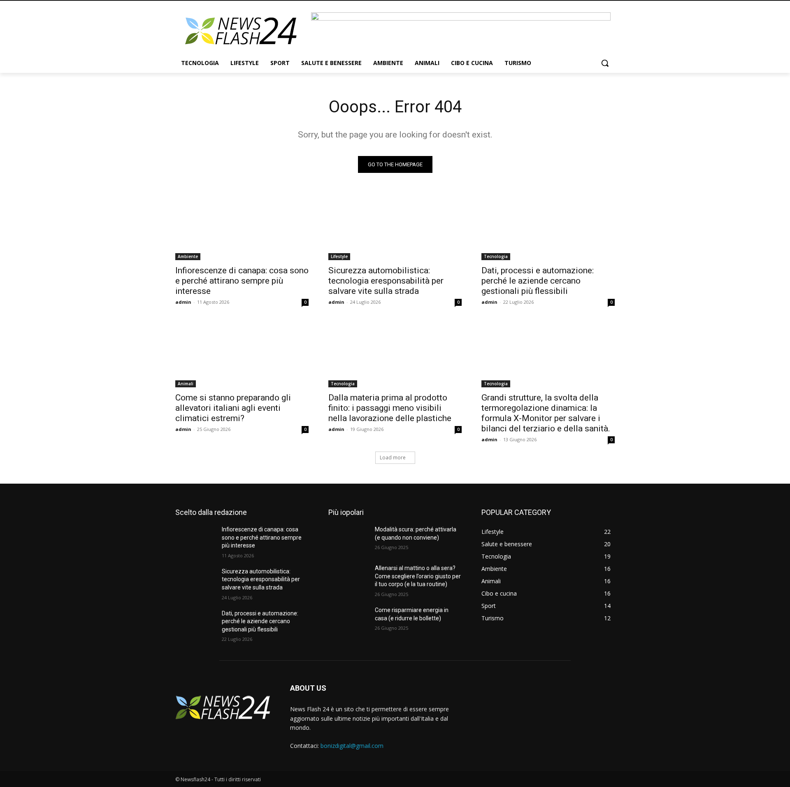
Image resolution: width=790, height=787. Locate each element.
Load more (393, 457)
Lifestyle (339, 256)
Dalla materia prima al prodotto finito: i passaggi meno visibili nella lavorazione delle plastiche (389, 408)
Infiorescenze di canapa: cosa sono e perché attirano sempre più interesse (242, 280)
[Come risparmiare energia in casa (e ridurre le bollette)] (348, 620)
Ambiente (188, 256)
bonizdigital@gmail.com (352, 746)
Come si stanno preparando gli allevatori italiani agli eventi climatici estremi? (233, 408)
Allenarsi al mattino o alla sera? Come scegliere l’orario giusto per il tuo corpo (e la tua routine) (418, 576)
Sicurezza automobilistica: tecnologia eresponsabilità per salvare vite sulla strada (386, 280)
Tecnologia (496, 256)
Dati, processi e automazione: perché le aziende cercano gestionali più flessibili (537, 280)
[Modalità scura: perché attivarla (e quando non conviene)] (348, 540)
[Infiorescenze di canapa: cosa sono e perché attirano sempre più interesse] (242, 226)
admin (183, 302)
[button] (605, 63)
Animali (185, 384)
